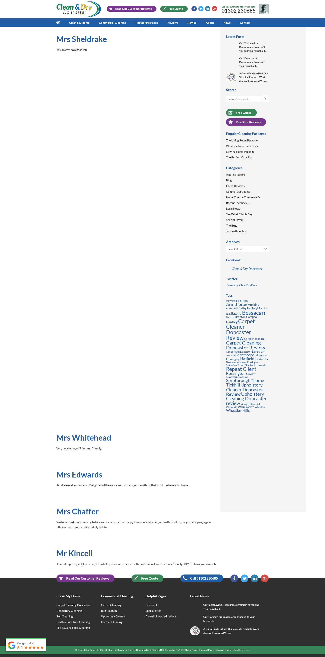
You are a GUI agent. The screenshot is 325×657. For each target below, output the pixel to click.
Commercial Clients (238, 191)
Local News (233, 208)
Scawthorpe (232, 376)
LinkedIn (207, 8)
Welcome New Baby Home (242, 146)
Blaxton (230, 317)
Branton (240, 317)
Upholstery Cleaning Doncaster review (246, 398)
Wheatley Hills (238, 410)
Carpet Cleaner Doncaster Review (240, 329)
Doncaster (245, 351)
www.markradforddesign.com (235, 650)
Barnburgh (252, 308)
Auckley (253, 305)
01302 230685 (239, 10)
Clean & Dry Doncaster (247, 269)
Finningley (233, 359)
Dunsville (230, 355)
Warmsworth (246, 407)
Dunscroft (258, 351)
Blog (229, 180)
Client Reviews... (236, 186)
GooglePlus (214, 8)
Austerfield (232, 308)
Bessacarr (254, 312)
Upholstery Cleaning (69, 610)
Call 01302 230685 (204, 578)
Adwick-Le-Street (237, 300)
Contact (245, 22)
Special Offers (235, 220)
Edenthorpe (244, 355)
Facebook (194, 8)
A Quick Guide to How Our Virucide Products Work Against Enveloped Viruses (253, 77)
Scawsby (251, 373)
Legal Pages (191, 650)
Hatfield (247, 358)
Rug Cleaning (64, 616)
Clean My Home (79, 22)
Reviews (172, 22)
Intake (259, 359)
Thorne (257, 380)
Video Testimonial (250, 404)
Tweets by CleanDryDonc (241, 285)
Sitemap (203, 650)
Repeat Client (241, 369)
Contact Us (152, 605)
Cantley (232, 322)
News (227, 22)
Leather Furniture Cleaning (73, 622)
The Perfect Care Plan (239, 157)
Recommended (260, 365)
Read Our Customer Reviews (87, 578)
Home (60, 22)
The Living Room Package (242, 140)
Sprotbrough (238, 380)
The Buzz (231, 225)
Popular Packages (147, 22)
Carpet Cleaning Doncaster (73, 605)
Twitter (201, 8)
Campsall (252, 317)
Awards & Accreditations (161, 616)
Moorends (236, 362)
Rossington (236, 373)
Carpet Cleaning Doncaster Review (245, 345)
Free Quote (243, 112)
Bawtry (236, 314)
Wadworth (231, 407)
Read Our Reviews (248, 122)
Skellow (243, 376)
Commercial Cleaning (112, 22)
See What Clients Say (239, 214)
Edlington (261, 355)
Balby (242, 308)
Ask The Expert (235, 174)
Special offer (153, 610)
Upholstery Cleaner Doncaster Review (244, 389)
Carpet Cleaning (254, 338)
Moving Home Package (240, 151)
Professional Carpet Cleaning (239, 365)
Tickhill (233, 384)
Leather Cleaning (111, 622)
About (210, 22)
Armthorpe (236, 304)
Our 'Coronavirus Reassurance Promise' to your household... (252, 62)
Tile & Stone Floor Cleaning (73, 627)
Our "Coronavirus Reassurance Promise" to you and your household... (253, 47)
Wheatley (260, 407)
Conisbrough (233, 351)
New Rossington (250, 362)
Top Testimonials (236, 231)
